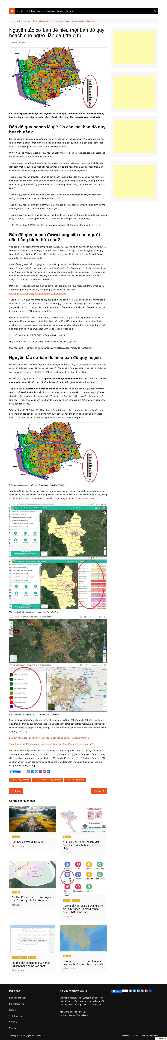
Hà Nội (19, 11)
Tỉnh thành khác (33, 11)
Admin (14, 42)
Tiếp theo (97, 791)
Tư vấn (69, 11)
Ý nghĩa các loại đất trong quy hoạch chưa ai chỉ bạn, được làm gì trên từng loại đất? (51, 744)
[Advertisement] (134, 47)
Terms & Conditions (149, 1036)
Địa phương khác (17, 1004)
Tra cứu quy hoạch (76, 779)
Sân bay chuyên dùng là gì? (28, 842)
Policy (135, 1036)
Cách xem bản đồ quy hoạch (48, 779)
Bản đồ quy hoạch (54, 11)
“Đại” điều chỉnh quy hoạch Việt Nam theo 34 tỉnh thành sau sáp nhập (81, 845)
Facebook (125, 1036)
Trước (17, 791)
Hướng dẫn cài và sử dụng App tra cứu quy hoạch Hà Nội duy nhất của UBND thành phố (83, 908)
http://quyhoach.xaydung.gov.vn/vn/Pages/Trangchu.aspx (37, 293)
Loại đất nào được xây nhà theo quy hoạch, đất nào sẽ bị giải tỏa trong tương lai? (49, 738)
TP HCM (13, 1022)
